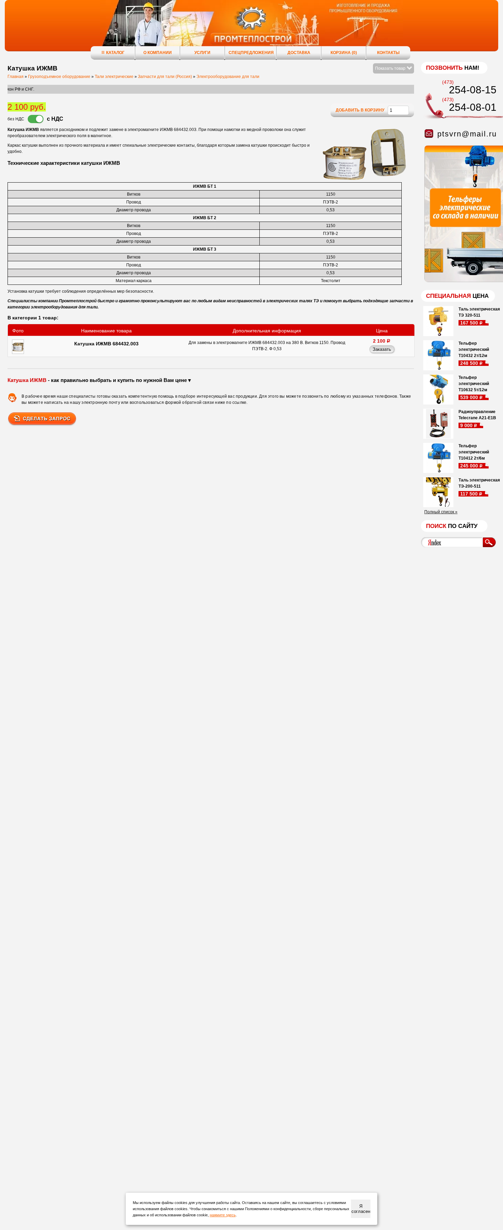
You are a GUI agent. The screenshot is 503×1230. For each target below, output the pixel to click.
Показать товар (391, 68)
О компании (157, 52)
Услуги (202, 52)
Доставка (298, 52)
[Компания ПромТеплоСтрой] (251, 29)
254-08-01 (472, 107)
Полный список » (440, 512)
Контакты (388, 52)
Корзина (344, 52)
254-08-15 (472, 89)
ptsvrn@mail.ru (467, 134)
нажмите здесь (223, 1215)
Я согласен (360, 1209)
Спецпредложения (251, 52)
